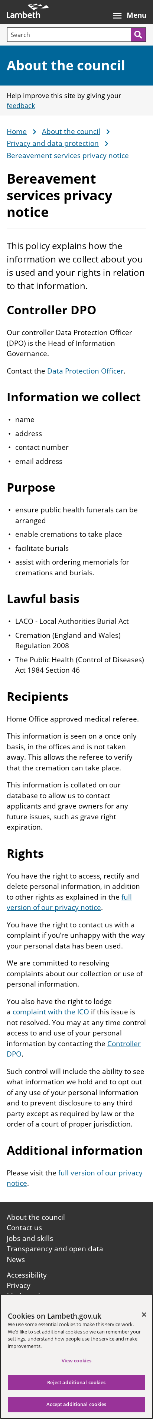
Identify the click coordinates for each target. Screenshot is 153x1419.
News (16, 1259)
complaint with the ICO (51, 1012)
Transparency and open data (55, 1249)
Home (17, 131)
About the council (66, 65)
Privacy (18, 1285)
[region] (76, 1356)
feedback (21, 105)
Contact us (24, 1227)
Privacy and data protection (53, 143)
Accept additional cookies (76, 1404)
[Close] (144, 1314)
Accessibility (27, 1275)
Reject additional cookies (76, 1382)
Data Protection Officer (85, 371)
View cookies (77, 1360)
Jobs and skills (30, 1238)
